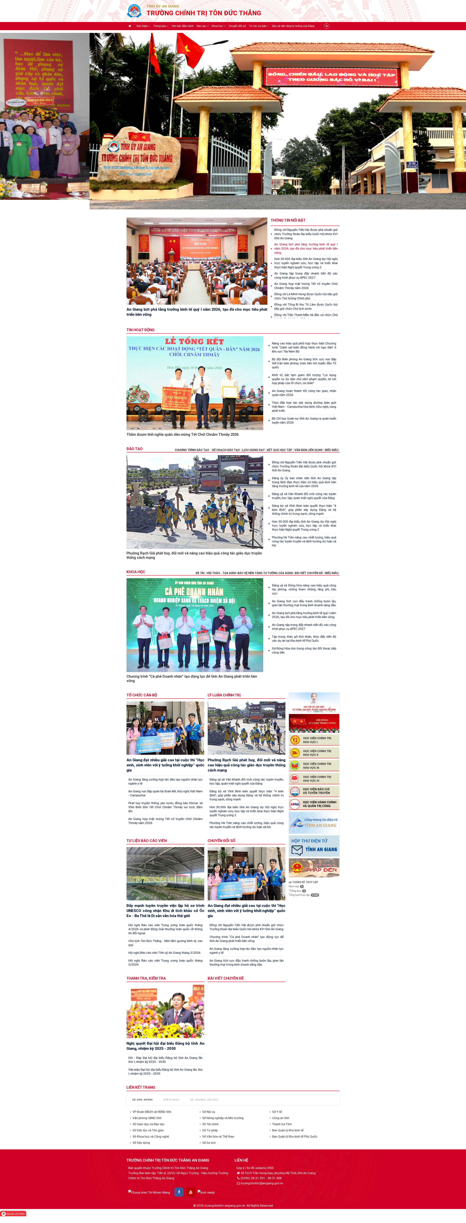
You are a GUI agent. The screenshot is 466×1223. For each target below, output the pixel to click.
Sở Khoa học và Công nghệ (151, 1136)
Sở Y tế (277, 1112)
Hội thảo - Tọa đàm (221, 573)
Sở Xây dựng (141, 1142)
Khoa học (218, 26)
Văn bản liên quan (308, 450)
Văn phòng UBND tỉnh (147, 1118)
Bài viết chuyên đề (309, 573)
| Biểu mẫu (331, 450)
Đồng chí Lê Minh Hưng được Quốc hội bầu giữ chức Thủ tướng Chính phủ (306, 296)
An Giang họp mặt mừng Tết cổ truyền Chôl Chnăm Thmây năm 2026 (306, 286)
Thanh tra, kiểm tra (146, 978)
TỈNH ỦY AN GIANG (163, 6)
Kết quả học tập (279, 450)
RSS (271, 1168)
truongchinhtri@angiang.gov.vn (262, 1183)
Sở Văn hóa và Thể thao (218, 1136)
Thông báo (160, 26)
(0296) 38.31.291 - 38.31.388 (261, 1178)
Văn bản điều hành (182, 26)
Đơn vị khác (171, 1099)
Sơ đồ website (256, 1168)
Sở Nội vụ (208, 1112)
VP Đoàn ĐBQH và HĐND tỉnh (152, 1112)
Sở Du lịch (209, 1142)
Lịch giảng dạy (253, 450)
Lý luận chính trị (224, 695)
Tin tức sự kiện (258, 26)
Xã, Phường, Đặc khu (204, 1099)
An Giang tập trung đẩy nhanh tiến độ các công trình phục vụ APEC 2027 (306, 275)
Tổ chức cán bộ (142, 695)
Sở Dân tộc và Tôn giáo (148, 1130)
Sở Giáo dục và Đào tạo (148, 1124)
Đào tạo (202, 26)
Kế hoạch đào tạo (226, 450)
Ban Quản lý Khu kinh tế (287, 1130)
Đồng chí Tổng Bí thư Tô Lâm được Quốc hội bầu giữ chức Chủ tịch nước (306, 306)
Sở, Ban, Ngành (142, 1099)
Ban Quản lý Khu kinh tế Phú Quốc (294, 1136)
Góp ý (240, 1168)
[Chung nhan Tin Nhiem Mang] (149, 1192)
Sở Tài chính (210, 1124)
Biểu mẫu (332, 573)
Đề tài (200, 573)
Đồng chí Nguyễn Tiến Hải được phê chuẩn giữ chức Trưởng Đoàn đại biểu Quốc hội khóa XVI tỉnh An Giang (306, 234)
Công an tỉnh (280, 1118)
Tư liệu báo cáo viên (147, 841)
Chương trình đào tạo (192, 450)
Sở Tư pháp (210, 1130)
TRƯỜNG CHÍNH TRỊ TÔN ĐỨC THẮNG (204, 13)
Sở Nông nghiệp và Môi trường (223, 1118)
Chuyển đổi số (237, 26)
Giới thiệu (142, 26)
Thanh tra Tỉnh (282, 1124)
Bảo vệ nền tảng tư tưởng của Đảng (293, 26)
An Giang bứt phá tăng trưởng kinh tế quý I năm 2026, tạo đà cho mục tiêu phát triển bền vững (306, 248)
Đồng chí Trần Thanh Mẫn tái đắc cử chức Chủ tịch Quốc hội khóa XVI (306, 317)
